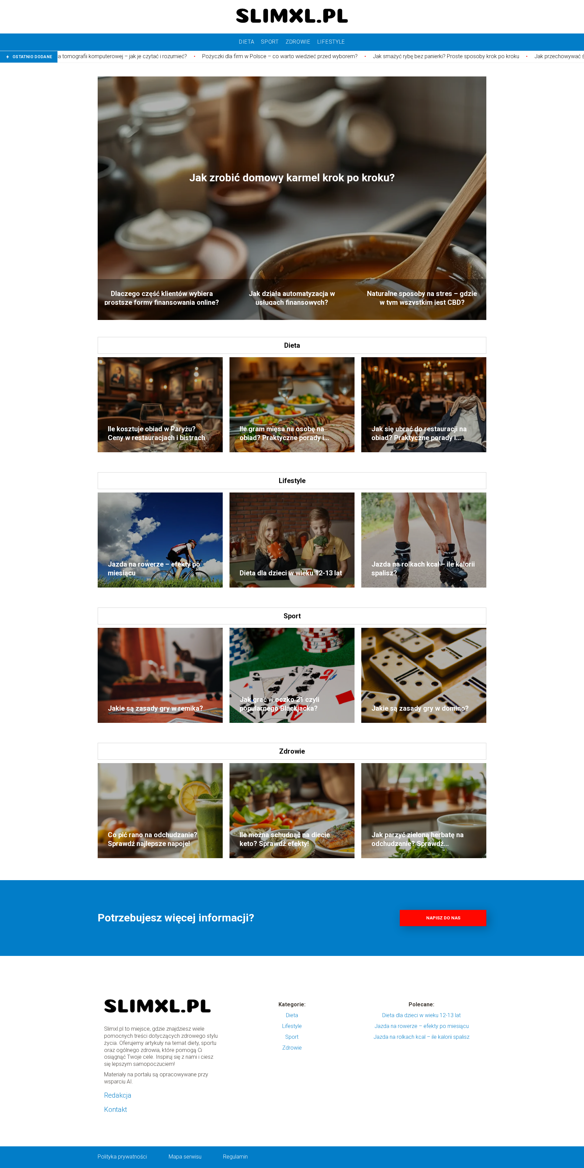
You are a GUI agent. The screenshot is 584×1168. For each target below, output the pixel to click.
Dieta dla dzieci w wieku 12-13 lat (291, 573)
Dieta (246, 42)
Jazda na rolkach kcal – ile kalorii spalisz (421, 1037)
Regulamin (235, 1156)
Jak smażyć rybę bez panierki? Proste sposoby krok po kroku (355, 56)
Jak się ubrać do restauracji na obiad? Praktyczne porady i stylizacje (419, 433)
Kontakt (115, 1109)
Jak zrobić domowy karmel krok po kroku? (292, 177)
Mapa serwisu (185, 1156)
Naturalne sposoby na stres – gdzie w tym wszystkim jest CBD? (422, 297)
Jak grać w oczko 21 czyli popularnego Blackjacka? (279, 703)
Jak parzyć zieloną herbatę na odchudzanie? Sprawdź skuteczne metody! (417, 839)
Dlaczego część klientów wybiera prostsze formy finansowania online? (161, 297)
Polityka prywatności (122, 1156)
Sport (270, 42)
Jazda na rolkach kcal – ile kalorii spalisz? (423, 568)
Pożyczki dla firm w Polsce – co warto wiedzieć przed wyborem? (188, 56)
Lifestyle (331, 42)
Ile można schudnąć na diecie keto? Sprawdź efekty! (285, 839)
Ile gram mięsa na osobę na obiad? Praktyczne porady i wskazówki (282, 433)
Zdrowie (298, 42)
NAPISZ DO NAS (443, 917)
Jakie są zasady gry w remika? (155, 708)
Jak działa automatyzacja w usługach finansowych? (292, 297)
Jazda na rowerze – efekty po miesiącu (154, 568)
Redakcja (117, 1095)
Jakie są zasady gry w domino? (420, 708)
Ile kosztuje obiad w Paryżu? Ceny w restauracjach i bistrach (156, 433)
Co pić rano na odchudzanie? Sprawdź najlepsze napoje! (152, 839)
